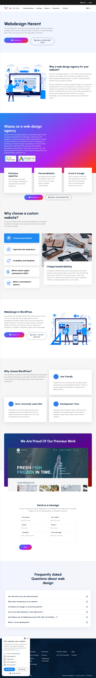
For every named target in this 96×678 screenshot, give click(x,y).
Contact (65, 8)
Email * (24, 525)
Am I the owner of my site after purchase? (23, 596)
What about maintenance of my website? (23, 602)
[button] (16, 673)
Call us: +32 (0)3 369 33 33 (43, 41)
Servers (46, 8)
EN (89, 8)
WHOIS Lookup (62, 652)
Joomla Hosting (32, 664)
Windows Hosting (32, 655)
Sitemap (89, 675)
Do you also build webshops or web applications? (25, 612)
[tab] (21, 238)
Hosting (38, 8)
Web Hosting (31, 652)
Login (90, 2)
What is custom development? (19, 622)
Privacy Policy (80, 675)
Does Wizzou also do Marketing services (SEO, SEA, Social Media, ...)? (33, 617)
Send (25, 547)
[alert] (16, 656)
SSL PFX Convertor (63, 655)
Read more (17, 650)
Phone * (53, 525)
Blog (73, 652)
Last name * (55, 517)
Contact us (17, 40)
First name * (26, 517)
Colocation (55, 8)
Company (25, 532)
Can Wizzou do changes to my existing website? (25, 607)
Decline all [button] (22, 669)
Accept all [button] (9, 669)
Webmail (82, 2)
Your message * (56, 532)
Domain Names (28, 8)
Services (44, 655)
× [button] (27, 638)
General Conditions (68, 675)
